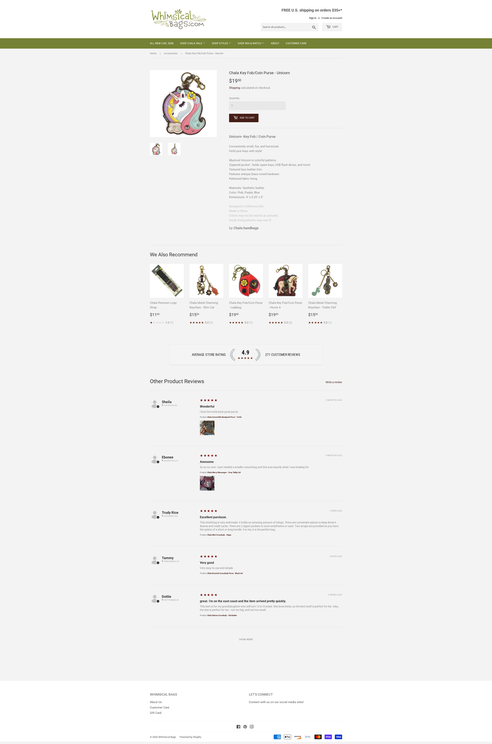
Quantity (234, 98)
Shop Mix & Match (250, 43)
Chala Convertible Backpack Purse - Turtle (224, 417)
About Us (156, 702)
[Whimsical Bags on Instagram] (252, 727)
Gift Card (155, 713)
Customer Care (296, 43)
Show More (246, 639)
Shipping (234, 88)
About (275, 43)
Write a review (334, 382)
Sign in (312, 18)
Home (153, 53)
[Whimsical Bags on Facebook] (238, 727)
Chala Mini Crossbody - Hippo (219, 535)
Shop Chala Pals (191, 43)
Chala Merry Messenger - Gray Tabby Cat (224, 472)
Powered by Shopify (190, 737)
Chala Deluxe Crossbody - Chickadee (222, 615)
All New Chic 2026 (162, 43)
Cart (335, 27)
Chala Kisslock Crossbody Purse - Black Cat (225, 573)
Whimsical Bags (167, 737)
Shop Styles (220, 43)
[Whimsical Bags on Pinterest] (245, 727)
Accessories (171, 53)
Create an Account (332, 18)
